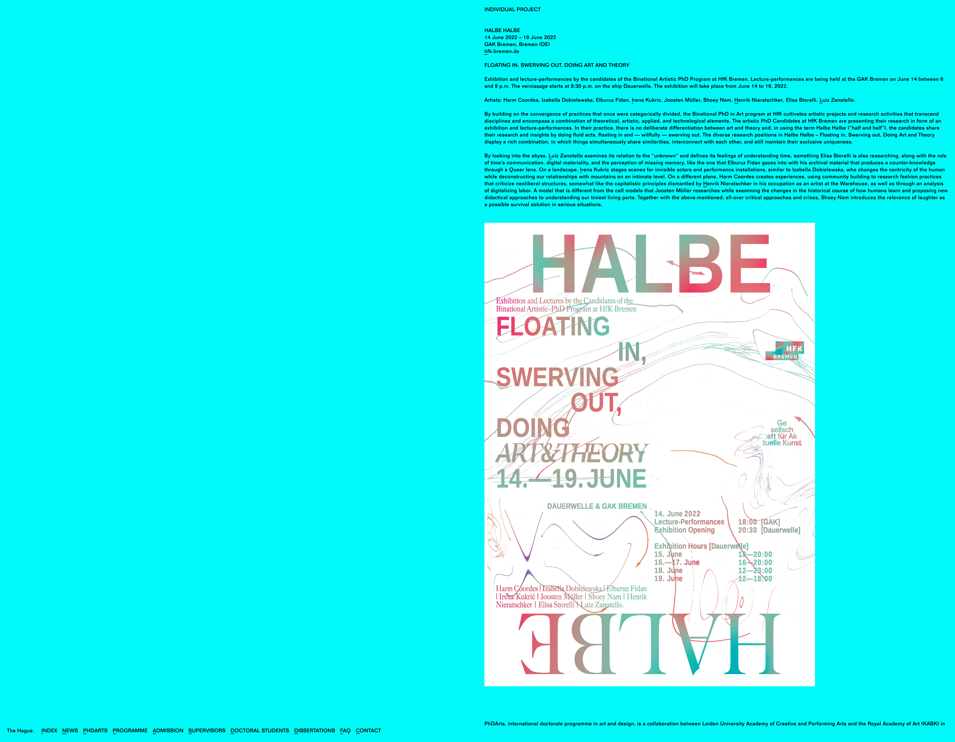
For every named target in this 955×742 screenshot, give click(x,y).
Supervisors (207, 731)
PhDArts (95, 731)
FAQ (345, 731)
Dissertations (314, 731)
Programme (130, 731)
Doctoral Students (260, 731)
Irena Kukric (646, 100)
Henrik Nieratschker (758, 100)
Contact (368, 731)
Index (49, 731)
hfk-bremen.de (501, 52)
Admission (168, 731)
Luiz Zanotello (836, 100)
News (70, 731)
